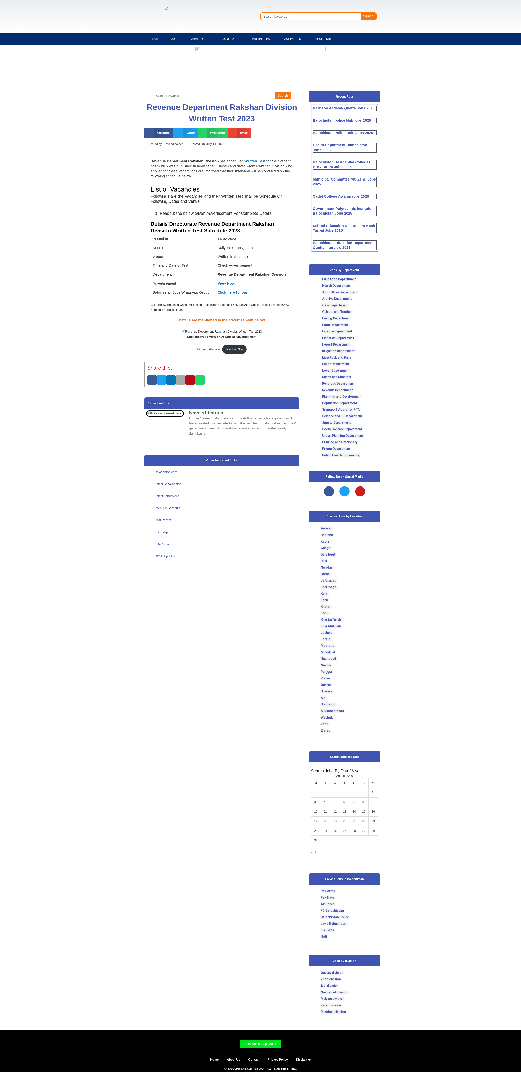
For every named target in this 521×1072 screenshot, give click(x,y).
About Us (233, 1059)
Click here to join (232, 292)
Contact (253, 1059)
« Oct (314, 852)
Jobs (174, 38)
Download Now (234, 349)
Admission (198, 38)
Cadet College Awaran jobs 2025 (341, 196)
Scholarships (324, 38)
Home (155, 38)
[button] (158, 133)
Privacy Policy (278, 1059)
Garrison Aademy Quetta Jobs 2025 (343, 108)
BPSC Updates (229, 38)
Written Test (255, 161)
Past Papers (291, 38)
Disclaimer (303, 1059)
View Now (226, 283)
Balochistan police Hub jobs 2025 (342, 120)
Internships (261, 38)
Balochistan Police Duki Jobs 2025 (343, 133)
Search (368, 16)
